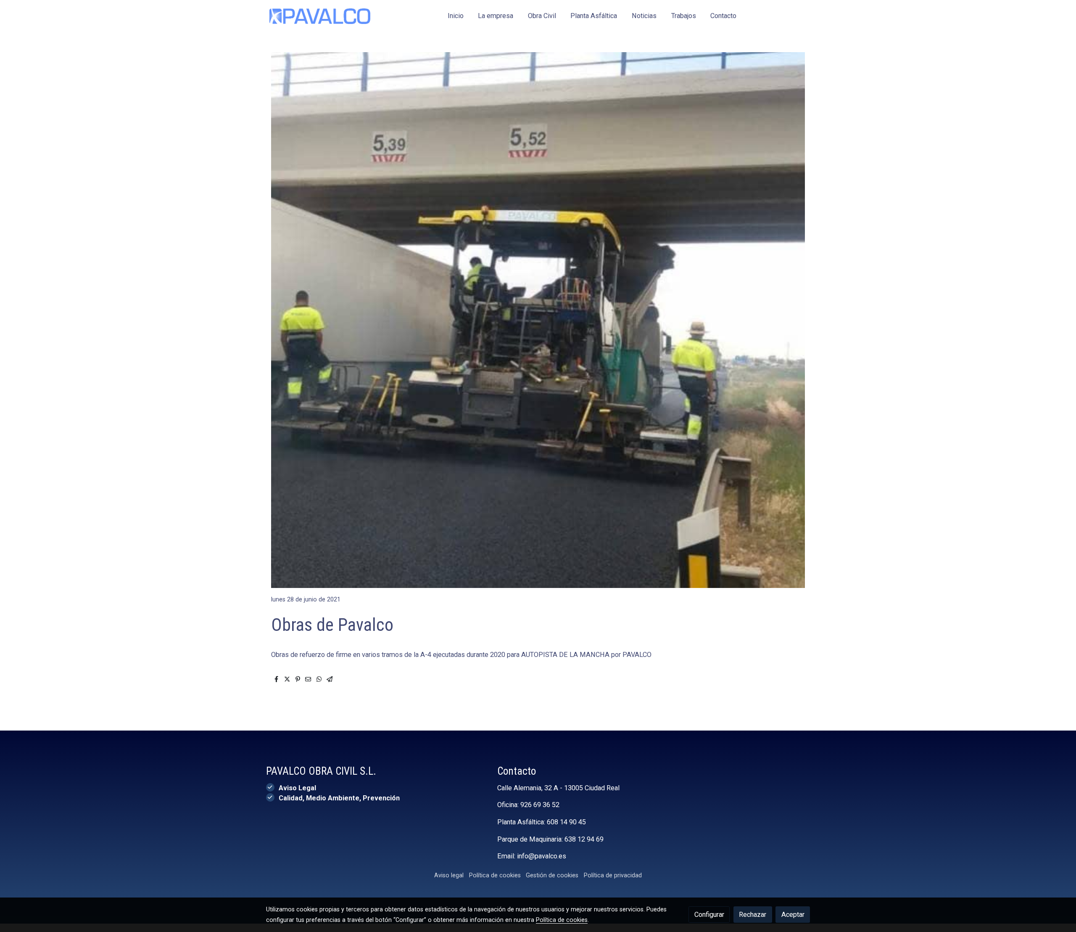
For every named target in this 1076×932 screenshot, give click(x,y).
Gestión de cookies (552, 875)
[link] (319, 16)
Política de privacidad (613, 875)
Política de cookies (495, 875)
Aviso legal (449, 875)
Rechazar (752, 915)
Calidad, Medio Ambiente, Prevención (339, 798)
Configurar (709, 915)
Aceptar (792, 915)
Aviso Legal (297, 788)
